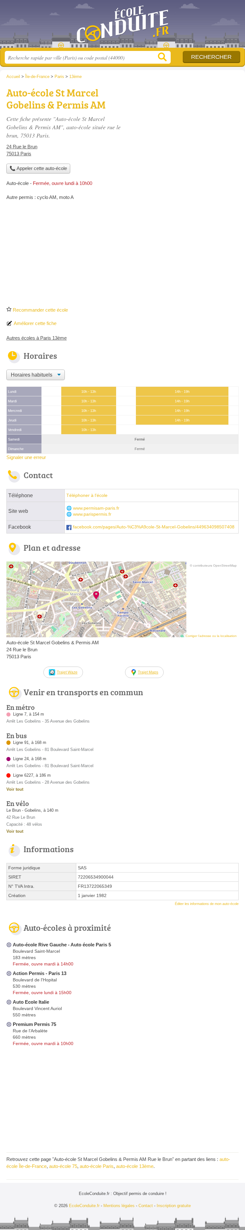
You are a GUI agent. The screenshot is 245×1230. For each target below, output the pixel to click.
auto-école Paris (97, 1166)
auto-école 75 (63, 1166)
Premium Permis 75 (34, 1024)
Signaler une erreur (26, 457)
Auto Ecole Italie (31, 1002)
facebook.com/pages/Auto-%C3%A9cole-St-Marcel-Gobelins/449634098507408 (153, 527)
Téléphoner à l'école (87, 495)
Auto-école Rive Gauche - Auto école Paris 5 (62, 944)
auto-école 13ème (134, 1166)
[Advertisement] (122, 255)
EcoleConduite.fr (122, 26)
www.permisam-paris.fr (96, 508)
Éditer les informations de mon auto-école (207, 904)
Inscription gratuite (174, 1205)
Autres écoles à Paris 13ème (36, 338)
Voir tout (14, 789)
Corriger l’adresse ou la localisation (211, 636)
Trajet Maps (148, 672)
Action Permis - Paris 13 (39, 973)
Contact (145, 1205)
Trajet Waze (67, 672)
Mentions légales (119, 1205)
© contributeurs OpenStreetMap (213, 565)
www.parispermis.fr (92, 514)
